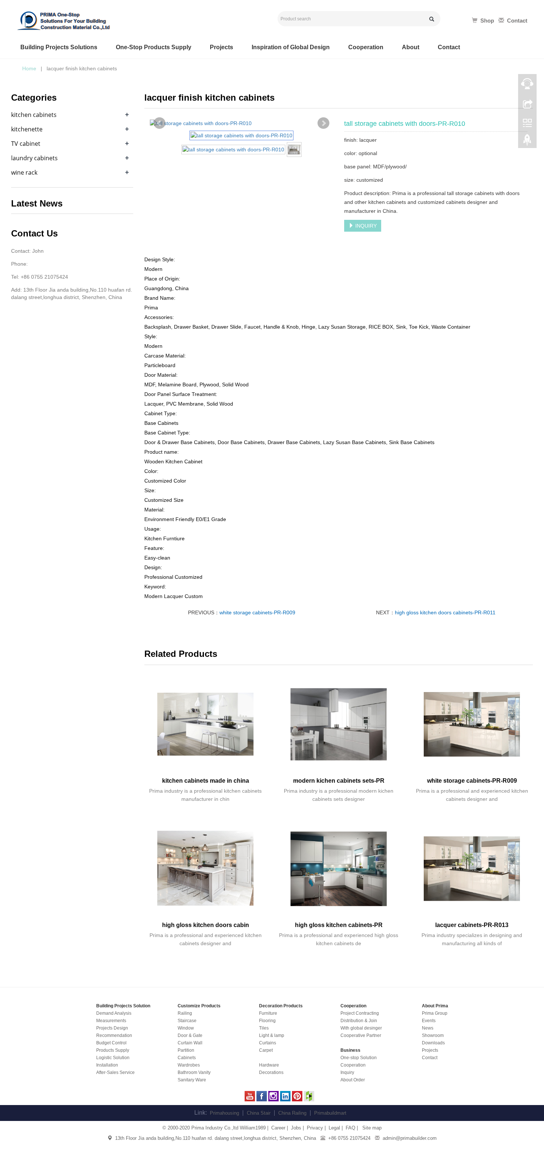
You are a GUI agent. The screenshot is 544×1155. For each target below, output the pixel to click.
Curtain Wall (190, 1042)
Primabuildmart (330, 1113)
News (427, 1028)
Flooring (267, 1020)
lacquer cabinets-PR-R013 (471, 925)
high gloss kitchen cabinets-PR (339, 925)
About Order (352, 1079)
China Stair (259, 1113)
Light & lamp (271, 1035)
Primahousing (224, 1113)
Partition (186, 1050)
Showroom (433, 1035)
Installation (107, 1065)
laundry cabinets (34, 158)
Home (29, 68)
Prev (159, 123)
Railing (185, 1013)
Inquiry (347, 1072)
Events (429, 1020)
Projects (221, 47)
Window (186, 1028)
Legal (334, 1128)
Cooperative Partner (360, 1035)
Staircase (187, 1020)
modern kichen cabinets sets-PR (339, 781)
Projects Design (112, 1028)
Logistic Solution (113, 1057)
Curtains (267, 1042)
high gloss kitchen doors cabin (205, 925)
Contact (449, 47)
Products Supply (112, 1050)
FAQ (350, 1128)
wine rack (24, 172)
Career (278, 1128)
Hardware (269, 1065)
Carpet (266, 1050)
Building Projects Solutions (58, 47)
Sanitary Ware (192, 1079)
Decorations (271, 1072)
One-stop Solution (358, 1057)
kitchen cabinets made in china (205, 781)
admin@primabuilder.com (410, 1138)
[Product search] (431, 19)
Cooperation (365, 47)
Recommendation (114, 1035)
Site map (371, 1128)
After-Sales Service (115, 1072)
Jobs (296, 1128)
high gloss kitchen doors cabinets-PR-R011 (445, 612)
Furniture (268, 1013)
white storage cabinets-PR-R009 (257, 612)
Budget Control (111, 1042)
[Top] (527, 141)
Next (323, 123)
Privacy (315, 1128)
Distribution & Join (358, 1020)
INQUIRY (365, 226)
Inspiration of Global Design (291, 47)
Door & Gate (190, 1035)
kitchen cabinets (34, 115)
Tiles (264, 1028)
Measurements (111, 1020)
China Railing (292, 1113)
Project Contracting (359, 1013)
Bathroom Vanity (194, 1072)
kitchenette (27, 129)
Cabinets (187, 1057)
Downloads (433, 1042)
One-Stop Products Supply (153, 47)
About (410, 47)
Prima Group (434, 1013)
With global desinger (361, 1028)
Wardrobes (189, 1065)
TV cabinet (25, 144)
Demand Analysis (113, 1013)
